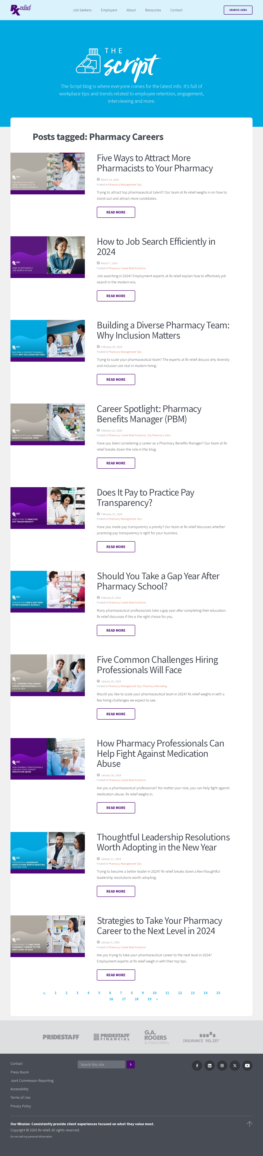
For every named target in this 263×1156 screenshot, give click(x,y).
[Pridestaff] (20, 10)
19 (149, 999)
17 (124, 999)
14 (205, 992)
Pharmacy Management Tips (125, 184)
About (131, 10)
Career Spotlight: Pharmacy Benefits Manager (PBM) (149, 413)
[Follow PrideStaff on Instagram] (222, 1069)
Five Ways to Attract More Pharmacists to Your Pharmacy (155, 162)
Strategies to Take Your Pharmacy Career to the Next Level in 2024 (159, 925)
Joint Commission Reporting (31, 1080)
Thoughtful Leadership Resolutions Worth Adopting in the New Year (163, 842)
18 (136, 999)
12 (180, 992)
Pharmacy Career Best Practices (127, 268)
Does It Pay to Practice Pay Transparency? (145, 497)
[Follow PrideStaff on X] (235, 1069)
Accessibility (19, 1089)
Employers (109, 10)
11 (167, 992)
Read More (116, 212)
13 (193, 992)
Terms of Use (20, 1097)
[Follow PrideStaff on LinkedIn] (209, 1069)
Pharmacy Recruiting (155, 686)
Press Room (19, 1072)
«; (44, 992)
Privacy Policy (20, 1106)
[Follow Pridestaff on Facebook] (197, 1069)
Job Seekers (82, 10)
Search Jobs (238, 10)
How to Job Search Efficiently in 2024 (156, 246)
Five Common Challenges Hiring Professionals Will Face (157, 664)
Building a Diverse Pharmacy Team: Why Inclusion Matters (163, 330)
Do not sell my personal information (31, 1136)
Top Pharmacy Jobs (158, 435)
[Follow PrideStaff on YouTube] (247, 1069)
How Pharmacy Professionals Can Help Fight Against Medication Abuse (160, 753)
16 (111, 999)
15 (218, 992)
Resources (153, 10)
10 (154, 992)
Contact (176, 10)
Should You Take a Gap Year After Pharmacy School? (158, 581)
